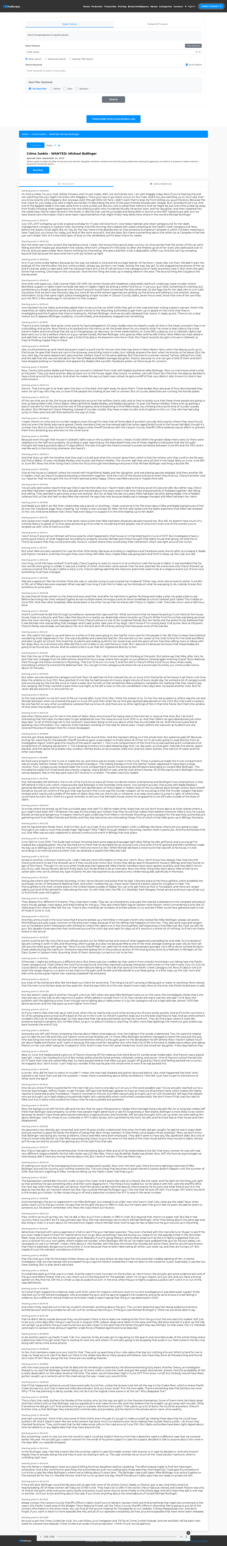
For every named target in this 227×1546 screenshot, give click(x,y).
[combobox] (113, 52)
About (154, 6)
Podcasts (96, 6)
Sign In (191, 6)
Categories (165, 6)
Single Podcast (69, 24)
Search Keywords (33, 64)
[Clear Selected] (196, 52)
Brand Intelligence (138, 6)
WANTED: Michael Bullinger (64, 134)
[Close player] (188, 1533)
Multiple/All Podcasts (158, 24)
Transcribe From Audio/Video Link (113, 119)
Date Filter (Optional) (41, 82)
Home (86, 6)
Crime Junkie (39, 134)
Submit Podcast (210, 6)
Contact (178, 6)
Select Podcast (32, 46)
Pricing (122, 6)
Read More (38, 170)
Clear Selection (193, 46)
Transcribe (110, 6)
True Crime (36, 145)
